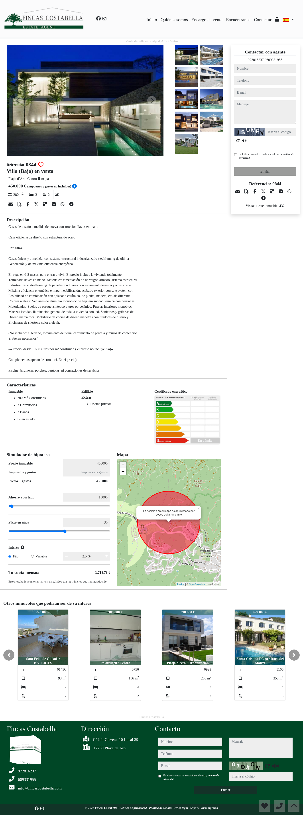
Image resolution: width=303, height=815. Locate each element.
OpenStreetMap (197, 584)
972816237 (256, 60)
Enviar (265, 171)
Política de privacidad (134, 807)
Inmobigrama (209, 807)
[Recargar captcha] (238, 140)
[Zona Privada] (277, 19)
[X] (37, 204)
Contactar (263, 19)
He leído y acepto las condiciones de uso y (266, 156)
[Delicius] (45, 204)
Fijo (15, 556)
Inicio (151, 19)
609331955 (274, 60)
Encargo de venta (206, 19)
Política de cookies (161, 807)
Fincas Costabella (106, 807)
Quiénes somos (174, 19)
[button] (8, 655)
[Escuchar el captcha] (244, 140)
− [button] (123, 471)
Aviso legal (182, 807)
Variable (41, 556)
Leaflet (181, 584)
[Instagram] (104, 18)
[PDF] (20, 204)
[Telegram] (71, 204)
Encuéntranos (238, 19)
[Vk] (54, 204)
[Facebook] (98, 18)
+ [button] (123, 465)
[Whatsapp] (63, 204)
